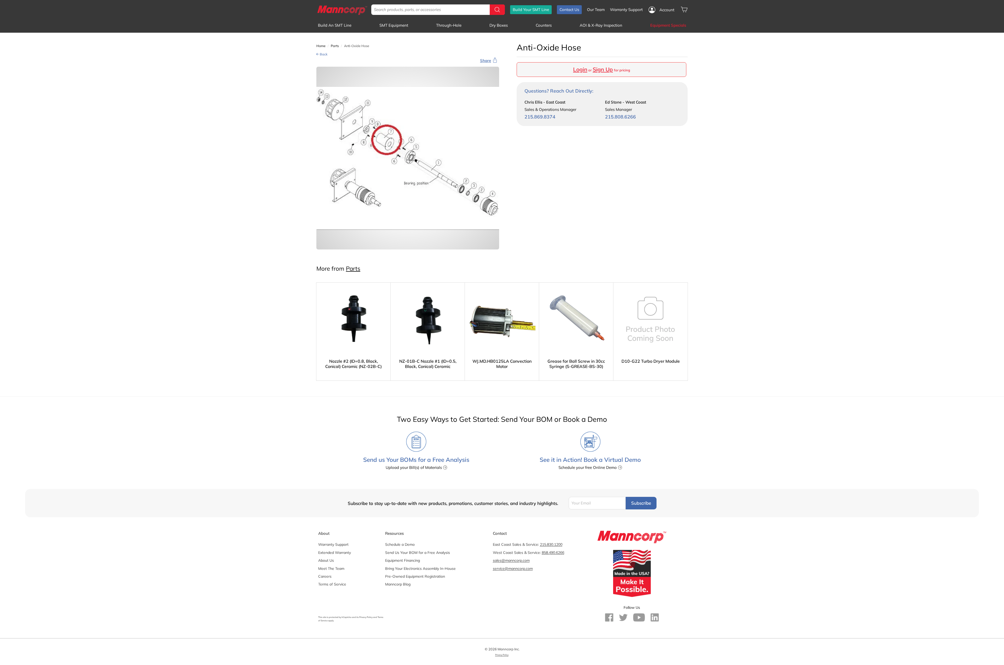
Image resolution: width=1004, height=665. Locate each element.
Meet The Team (331, 568)
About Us (326, 560)
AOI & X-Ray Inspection (601, 25)
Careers (325, 576)
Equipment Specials (668, 25)
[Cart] (684, 9)
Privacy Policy (366, 617)
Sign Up (603, 69)
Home (321, 46)
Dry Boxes (498, 25)
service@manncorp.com (513, 568)
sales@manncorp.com (511, 560)
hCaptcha (346, 617)
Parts (335, 46)
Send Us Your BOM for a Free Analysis (417, 552)
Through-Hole (448, 25)
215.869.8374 (539, 117)
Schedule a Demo (400, 544)
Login (580, 69)
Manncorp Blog (397, 584)
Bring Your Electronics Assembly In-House (420, 568)
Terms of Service (332, 584)
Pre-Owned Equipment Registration (415, 576)
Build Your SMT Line (531, 9)
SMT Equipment (393, 25)
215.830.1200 (551, 544)
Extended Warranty (334, 552)
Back (323, 54)
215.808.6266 (620, 117)
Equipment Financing (402, 560)
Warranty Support (626, 9)
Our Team (596, 9)
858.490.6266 (553, 552)
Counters (544, 25)
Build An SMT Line (334, 25)
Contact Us (569, 9)
